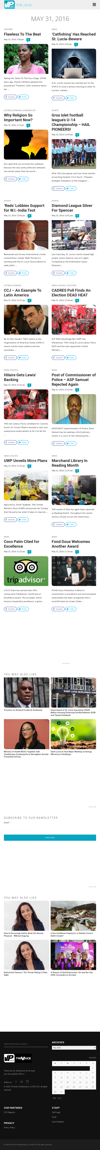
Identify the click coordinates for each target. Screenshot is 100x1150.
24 (61, 1087)
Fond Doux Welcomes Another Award (71, 544)
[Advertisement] (50, 644)
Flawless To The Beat (22, 34)
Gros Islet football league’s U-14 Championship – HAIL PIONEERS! (71, 122)
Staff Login (56, 1112)
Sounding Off (29, 111)
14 (87, 1077)
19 (74, 1082)
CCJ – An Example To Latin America (22, 292)
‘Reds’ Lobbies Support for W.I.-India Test (24, 208)
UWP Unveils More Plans (25, 460)
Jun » (60, 1098)
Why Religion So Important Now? (18, 117)
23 (55, 1087)
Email (7, 823)
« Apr (54, 1098)
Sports (55, 111)
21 (87, 1082)
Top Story (71, 286)
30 (55, 1092)
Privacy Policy (9, 1128)
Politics (62, 286)
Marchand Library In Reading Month (70, 463)
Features (8, 29)
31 (61, 1092)
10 (61, 1077)
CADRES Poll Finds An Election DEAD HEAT (71, 292)
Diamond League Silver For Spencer (72, 208)
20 (80, 1082)
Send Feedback (58, 1122)
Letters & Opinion (12, 111)
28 (87, 1087)
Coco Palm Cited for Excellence (21, 544)
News (54, 29)
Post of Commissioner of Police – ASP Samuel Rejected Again (74, 380)
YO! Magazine (9, 1112)
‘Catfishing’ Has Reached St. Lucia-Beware (74, 36)
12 (74, 1077)
